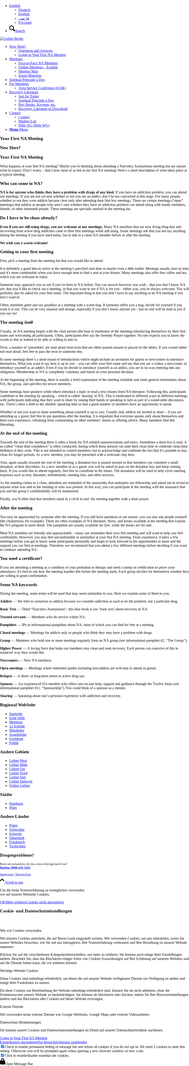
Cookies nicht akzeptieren (45, 902)
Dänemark (16, 838)
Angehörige (18, 734)
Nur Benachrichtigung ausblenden (62, 1042)
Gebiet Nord (18, 773)
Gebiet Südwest (20, 781)
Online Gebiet (19, 785)
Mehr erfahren (16, 902)
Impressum (6, 874)
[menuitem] (99, 14)
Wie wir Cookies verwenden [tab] (20, 930)
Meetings (16, 722)
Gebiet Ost (17, 769)
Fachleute (16, 739)
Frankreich (17, 842)
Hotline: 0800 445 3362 (15, 867)
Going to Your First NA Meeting (23, 1038)
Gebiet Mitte (18, 765)
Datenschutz (23, 874)
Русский (25, 22)
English (14, 6)
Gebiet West (18, 761)
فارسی (23, 18)
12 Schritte (17, 726)
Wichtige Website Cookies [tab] (19, 971)
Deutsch (24, 10)
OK (3, 902)
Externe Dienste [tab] (11, 1007)
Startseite (15, 714)
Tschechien (17, 846)
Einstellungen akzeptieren (18, 1042)
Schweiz (15, 834)
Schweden (16, 829)
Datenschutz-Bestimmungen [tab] (20, 1022)
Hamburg (16, 803)
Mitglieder (16, 730)
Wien (13, 808)
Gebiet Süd (17, 777)
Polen (13, 825)
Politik (14, 743)
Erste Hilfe (17, 718)
